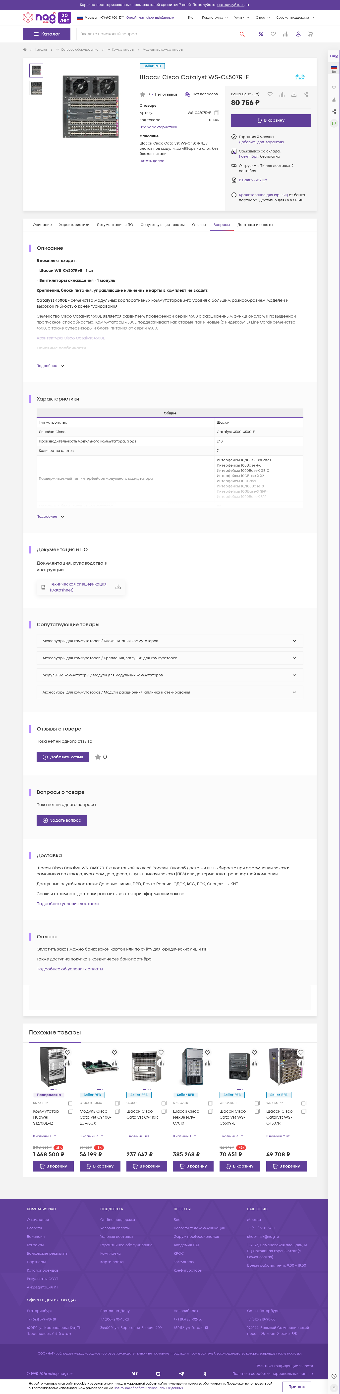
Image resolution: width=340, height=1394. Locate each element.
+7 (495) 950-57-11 (112, 18)
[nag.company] (135, 1374)
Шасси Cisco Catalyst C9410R (142, 1114)
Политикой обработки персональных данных (148, 1388)
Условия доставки (116, 1236)
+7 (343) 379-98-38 (41, 1319)
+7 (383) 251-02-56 (188, 1319)
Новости (34, 1228)
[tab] (42, 225)
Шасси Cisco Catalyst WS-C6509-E (233, 1117)
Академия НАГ (187, 1245)
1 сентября (248, 156)
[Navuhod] (158, 1374)
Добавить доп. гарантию (261, 142)
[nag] (205, 1374)
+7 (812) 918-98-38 (261, 1319)
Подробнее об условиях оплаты (70, 969)
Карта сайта (112, 1262)
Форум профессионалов (196, 1236)
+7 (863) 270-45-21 (114, 1319)
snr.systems (184, 1262)
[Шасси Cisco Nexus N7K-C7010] (193, 1066)
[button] (170, 5)
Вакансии (36, 1236)
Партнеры (36, 1262)
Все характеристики (158, 127)
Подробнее (47, 366)
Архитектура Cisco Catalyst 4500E (71, 338)
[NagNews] (181, 1374)
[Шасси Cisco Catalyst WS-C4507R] (286, 1066)
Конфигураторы (188, 1270)
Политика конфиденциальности (284, 1366)
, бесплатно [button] (259, 156)
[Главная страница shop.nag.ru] (47, 17)
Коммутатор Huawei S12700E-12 (46, 1117)
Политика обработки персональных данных (272, 1373)
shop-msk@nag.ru (160, 18)
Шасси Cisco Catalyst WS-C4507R (279, 1117)
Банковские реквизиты (47, 1253)
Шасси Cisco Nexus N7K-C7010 (186, 1117)
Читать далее (152, 161)
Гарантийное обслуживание (126, 1245)
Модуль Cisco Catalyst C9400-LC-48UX (96, 1117)
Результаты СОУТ (42, 1279)
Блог (191, 18)
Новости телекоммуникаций (199, 1228)
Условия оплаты (115, 1228)
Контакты (35, 1245)
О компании (38, 1219)
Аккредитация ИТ (42, 1287)
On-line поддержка (117, 1219)
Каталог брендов (42, 1270)
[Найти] (242, 34)
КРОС (179, 1253)
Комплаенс (110, 1253)
